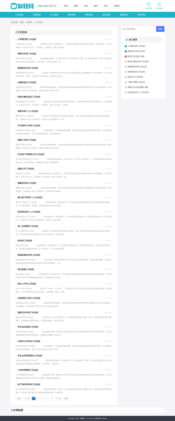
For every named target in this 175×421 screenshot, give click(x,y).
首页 (66, 6)
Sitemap (104, 418)
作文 (106, 6)
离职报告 (72, 15)
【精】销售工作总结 (136, 82)
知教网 (82, 418)
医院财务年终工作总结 (137, 67)
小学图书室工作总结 (136, 46)
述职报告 (106, 15)
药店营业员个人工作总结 (138, 92)
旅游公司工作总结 (135, 77)
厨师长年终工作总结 (136, 51)
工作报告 (19, 15)
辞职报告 (89, 15)
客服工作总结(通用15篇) (138, 87)
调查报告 (124, 15)
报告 (76, 6)
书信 (86, 6)
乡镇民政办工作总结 (136, 72)
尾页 (66, 399)
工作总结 (38, 22)
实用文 (117, 6)
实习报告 (54, 15)
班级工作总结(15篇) (136, 56)
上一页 (27, 399)
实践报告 (37, 15)
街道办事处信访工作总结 (138, 61)
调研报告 (141, 15)
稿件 (96, 6)
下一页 (58, 399)
